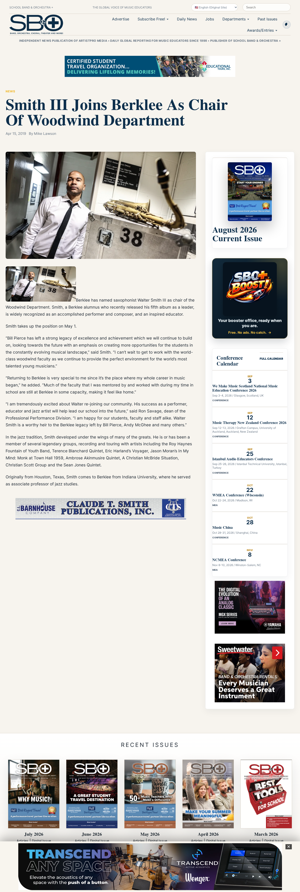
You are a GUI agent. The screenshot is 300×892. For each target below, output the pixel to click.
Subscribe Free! (151, 19)
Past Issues (267, 19)
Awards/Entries (260, 30)
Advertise (120, 19)
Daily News (187, 19)
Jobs (209, 19)
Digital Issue (41, 841)
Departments (234, 19)
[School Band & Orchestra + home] (36, 24)
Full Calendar (271, 358)
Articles (22, 841)
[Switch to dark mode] (287, 25)
